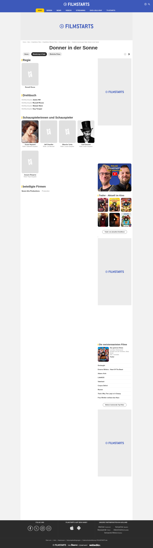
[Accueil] (76, 4)
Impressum (61, 540)
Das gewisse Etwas (116, 348)
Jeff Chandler (48, 144)
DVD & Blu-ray (96, 10)
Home (24, 42)
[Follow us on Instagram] (43, 528)
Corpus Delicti (103, 385)
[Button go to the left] (125, 54)
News (59, 10)
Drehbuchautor (27, 100)
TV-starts (111, 10)
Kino (40, 10)
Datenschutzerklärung (89, 540)
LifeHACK (101, 377)
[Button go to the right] (129, 54)
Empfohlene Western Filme (50, 42)
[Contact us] (49, 528)
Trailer (112, 357)
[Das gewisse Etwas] (103, 354)
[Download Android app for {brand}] (80, 528)
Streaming (80, 10)
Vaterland (101, 381)
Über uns (48, 540)
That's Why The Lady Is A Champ (109, 393)
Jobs (54, 540)
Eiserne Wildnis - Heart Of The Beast (110, 369)
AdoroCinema (119, 530)
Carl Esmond (86, 144)
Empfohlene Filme (36, 42)
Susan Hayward (30, 144)
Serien (49, 10)
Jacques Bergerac (30, 175)
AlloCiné (101, 527)
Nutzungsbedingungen (74, 540)
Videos (68, 10)
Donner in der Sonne (64, 42)
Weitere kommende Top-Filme (114, 405)
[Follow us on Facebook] (30, 528)
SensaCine (119, 527)
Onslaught (101, 365)
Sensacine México (111, 533)
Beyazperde (102, 530)
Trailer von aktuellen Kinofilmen (115, 232)
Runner (100, 389)
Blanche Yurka (67, 144)
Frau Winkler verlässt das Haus (108, 398)
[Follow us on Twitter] (37, 528)
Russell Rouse (30, 87)
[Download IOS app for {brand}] (73, 528)
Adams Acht (102, 373)
